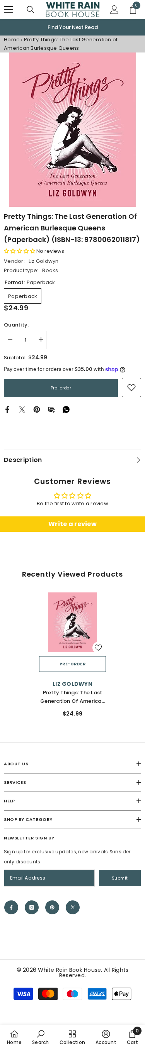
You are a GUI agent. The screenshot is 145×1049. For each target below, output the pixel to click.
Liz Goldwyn (44, 261)
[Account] (114, 9)
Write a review (72, 523)
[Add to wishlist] (98, 647)
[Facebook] (7, 409)
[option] (72, 27)
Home (12, 39)
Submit (120, 878)
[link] (131, 387)
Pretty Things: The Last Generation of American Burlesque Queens (72, 697)
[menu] (8, 9)
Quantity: (16, 324)
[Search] (30, 9)
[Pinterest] (36, 409)
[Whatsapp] (66, 409)
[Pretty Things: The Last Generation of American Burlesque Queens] (72, 622)
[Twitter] (22, 409)
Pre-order (61, 388)
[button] (19, 251)
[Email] (51, 409)
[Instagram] (31, 907)
